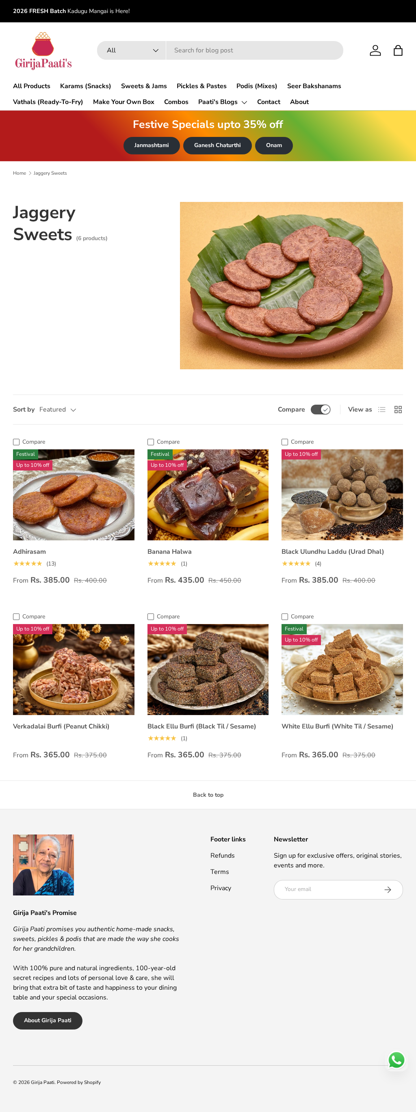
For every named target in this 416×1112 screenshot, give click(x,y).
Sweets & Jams (144, 86)
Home (19, 173)
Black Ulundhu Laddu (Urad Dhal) (333, 551)
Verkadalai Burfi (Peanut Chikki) (61, 726)
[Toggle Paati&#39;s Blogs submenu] (244, 102)
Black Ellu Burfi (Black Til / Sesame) (201, 726)
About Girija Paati (48, 1020)
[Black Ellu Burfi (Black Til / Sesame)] (208, 669)
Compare (291, 409)
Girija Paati (42, 1082)
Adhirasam (29, 551)
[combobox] (220, 50)
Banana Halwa (169, 551)
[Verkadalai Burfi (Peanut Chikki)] (73, 669)
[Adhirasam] (73, 494)
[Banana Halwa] (208, 494)
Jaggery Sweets (50, 173)
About (299, 102)
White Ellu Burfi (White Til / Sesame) (338, 726)
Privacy (220, 888)
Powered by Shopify (79, 1082)
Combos (176, 102)
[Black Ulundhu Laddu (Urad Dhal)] (342, 494)
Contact (268, 102)
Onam (274, 145)
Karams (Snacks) (85, 86)
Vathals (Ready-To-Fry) (48, 102)
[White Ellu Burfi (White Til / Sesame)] (342, 669)
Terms (219, 871)
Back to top (208, 795)
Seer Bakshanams (314, 86)
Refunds (222, 855)
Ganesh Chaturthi (217, 145)
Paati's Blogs (218, 102)
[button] (398, 50)
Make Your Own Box (123, 102)
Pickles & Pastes (202, 86)
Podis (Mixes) (256, 86)
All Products (31, 86)
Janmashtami (151, 145)
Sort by (24, 409)
